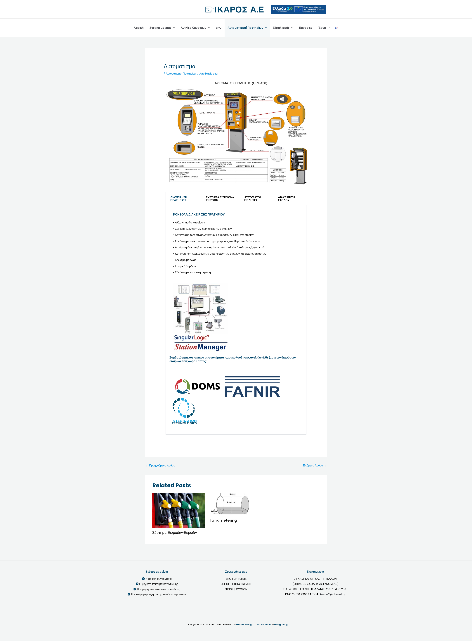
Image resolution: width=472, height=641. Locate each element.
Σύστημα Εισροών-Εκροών (174, 532)
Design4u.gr (281, 624)
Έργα (322, 28)
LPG (219, 28)
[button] (173, 28)
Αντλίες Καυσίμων (193, 28)
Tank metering (223, 520)
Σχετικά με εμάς (160, 28)
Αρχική (139, 28)
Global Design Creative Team (253, 624)
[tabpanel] (236, 320)
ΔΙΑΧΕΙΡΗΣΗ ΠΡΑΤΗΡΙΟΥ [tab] (178, 198)
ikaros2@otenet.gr (333, 594)
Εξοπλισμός (281, 28)
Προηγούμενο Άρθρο (160, 465)
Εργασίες (305, 28)
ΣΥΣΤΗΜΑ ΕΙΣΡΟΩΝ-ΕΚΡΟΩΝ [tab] (220, 198)
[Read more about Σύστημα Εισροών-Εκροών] (178, 510)
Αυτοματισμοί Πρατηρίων (245, 28)
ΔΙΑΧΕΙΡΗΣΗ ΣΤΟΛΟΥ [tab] (286, 198)
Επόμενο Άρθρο (314, 465)
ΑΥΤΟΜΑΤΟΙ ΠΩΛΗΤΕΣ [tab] (252, 198)
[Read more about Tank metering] (231, 504)
